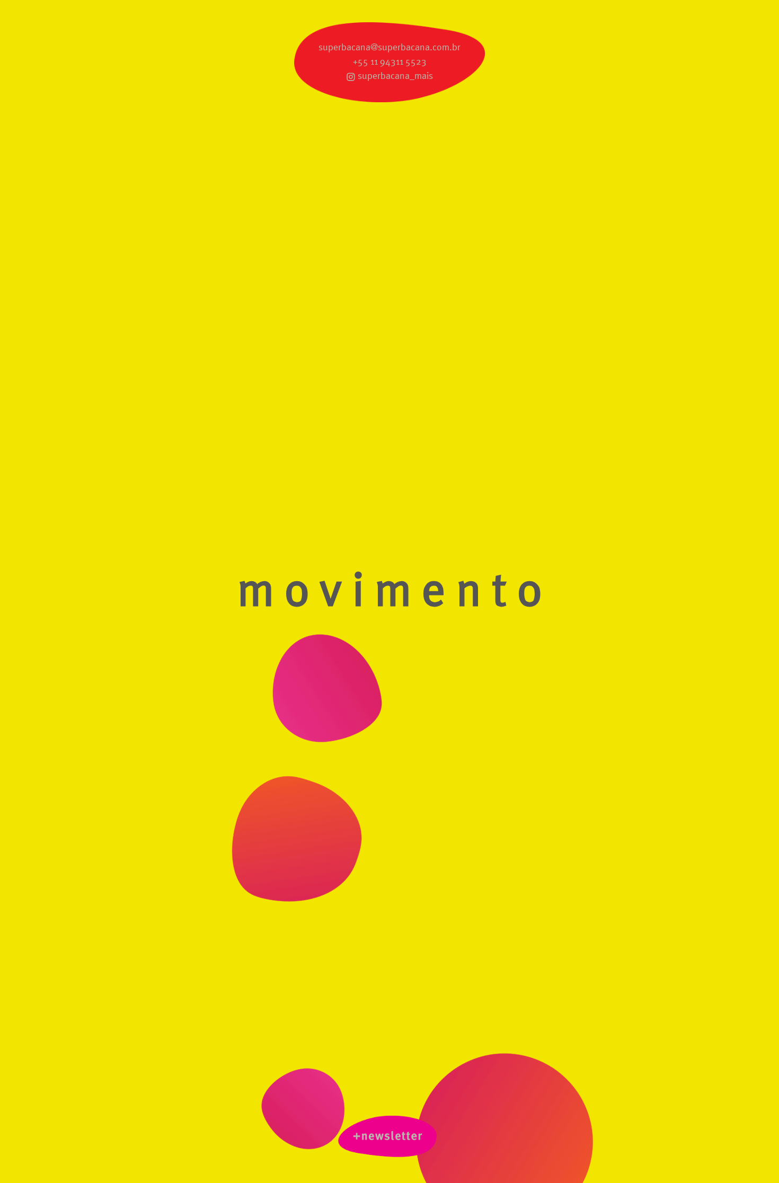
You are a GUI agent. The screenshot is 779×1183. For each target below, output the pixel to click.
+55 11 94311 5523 (390, 62)
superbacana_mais (395, 76)
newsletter (389, 1139)
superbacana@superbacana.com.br (389, 47)
